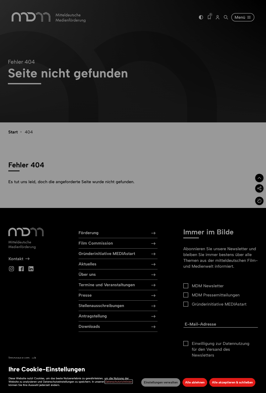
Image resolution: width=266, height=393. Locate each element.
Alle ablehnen (194, 382)
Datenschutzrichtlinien (118, 381)
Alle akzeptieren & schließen (232, 382)
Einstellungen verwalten (161, 382)
